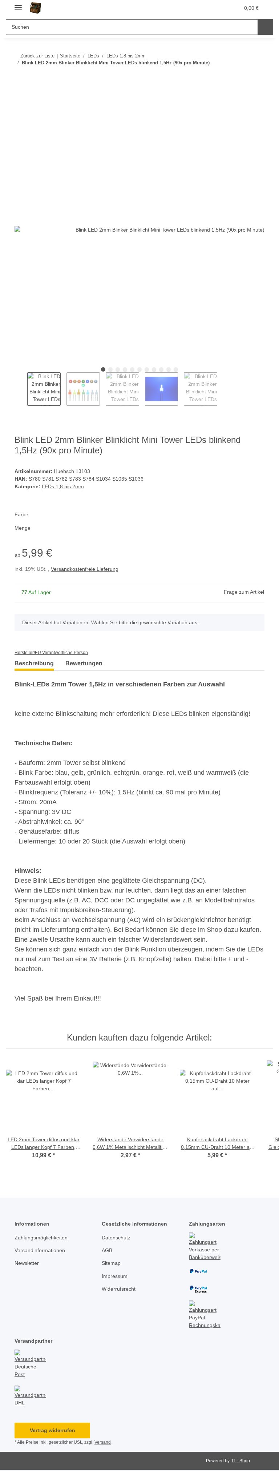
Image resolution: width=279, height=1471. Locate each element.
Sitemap (111, 1263)
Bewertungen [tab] (83, 663)
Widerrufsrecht (119, 1289)
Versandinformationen (40, 1250)
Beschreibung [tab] (34, 663)
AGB (107, 1250)
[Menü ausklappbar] (18, 4)
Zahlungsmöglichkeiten (41, 1237)
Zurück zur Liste (37, 56)
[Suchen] (264, 27)
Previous (21, 389)
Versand (102, 1442)
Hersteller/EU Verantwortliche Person (51, 652)
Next (223, 389)
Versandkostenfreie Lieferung (84, 569)
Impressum (115, 1276)
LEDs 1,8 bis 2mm (63, 486)
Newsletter (27, 1263)
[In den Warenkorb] (20, 101)
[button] (198, 8)
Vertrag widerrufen (52, 1430)
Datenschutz (116, 1237)
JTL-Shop (240, 1460)
